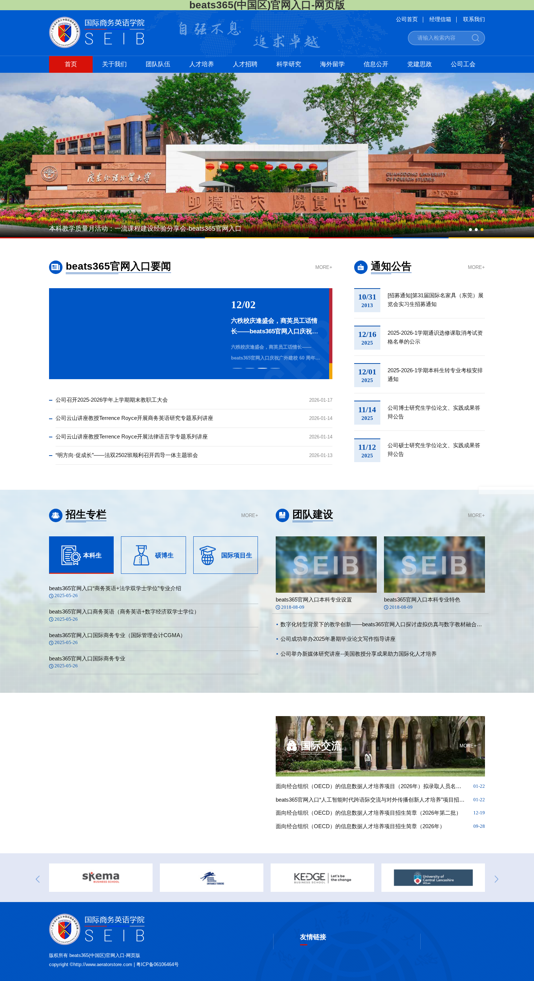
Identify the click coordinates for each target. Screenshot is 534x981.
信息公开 (376, 64)
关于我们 (114, 64)
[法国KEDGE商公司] (211, 877)
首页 (71, 64)
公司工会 (463, 64)
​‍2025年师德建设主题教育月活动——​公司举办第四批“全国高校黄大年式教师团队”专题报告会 (276, 327)
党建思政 (419, 64)
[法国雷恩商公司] (101, 877)
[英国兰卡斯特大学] (433, 877)
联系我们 (474, 19)
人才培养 (201, 64)
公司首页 (407, 19)
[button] (470, 229)
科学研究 (288, 64)
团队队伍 (158, 64)
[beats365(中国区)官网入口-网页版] (97, 46)
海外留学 (332, 64)
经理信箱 (440, 19)
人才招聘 (245, 64)
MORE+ (323, 267)
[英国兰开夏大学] (322, 877)
